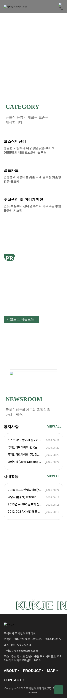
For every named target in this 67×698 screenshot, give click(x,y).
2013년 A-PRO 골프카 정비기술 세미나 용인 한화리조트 (26, 504)
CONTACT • (14, 680)
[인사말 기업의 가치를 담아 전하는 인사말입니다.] (33, 565)
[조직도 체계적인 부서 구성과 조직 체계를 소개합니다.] (33, 586)
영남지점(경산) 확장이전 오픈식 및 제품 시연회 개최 (26, 497)
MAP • (52, 671)
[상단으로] (58, 689)
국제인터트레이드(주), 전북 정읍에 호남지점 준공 (26, 454)
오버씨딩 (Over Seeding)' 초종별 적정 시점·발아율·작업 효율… (26, 462)
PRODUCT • (33, 671)
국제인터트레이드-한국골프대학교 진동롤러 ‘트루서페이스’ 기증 (26, 447)
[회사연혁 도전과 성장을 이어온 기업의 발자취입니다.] (33, 579)
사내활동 (11, 476)
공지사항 (11, 427)
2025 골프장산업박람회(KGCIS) (26, 490)
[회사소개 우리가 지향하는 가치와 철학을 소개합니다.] (33, 572)
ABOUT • (11, 671)
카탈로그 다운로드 (20, 319)
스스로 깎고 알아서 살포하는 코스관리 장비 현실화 (26, 440)
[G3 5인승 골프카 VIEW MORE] (33, 343)
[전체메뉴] (61, 6)
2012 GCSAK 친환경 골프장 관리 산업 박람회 (26, 511)
